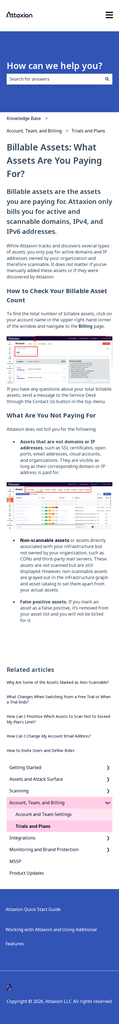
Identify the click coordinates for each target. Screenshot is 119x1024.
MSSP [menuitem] (15, 861)
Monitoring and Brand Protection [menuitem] (43, 849)
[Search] (107, 79)
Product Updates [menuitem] (26, 873)
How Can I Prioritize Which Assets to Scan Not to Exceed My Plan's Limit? (58, 719)
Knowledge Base (24, 118)
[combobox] (54, 79)
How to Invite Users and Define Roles (40, 750)
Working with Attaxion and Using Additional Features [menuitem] (51, 936)
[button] (108, 768)
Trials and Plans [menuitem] (32, 826)
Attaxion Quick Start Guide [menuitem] (33, 909)
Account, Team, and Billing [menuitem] (36, 803)
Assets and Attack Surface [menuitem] (36, 779)
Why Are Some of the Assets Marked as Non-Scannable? (58, 682)
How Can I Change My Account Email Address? (49, 736)
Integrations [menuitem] (22, 838)
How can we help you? (54, 65)
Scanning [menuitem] (19, 791)
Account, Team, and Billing (34, 131)
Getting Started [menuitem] (25, 767)
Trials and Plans (88, 131)
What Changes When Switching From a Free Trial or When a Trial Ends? (59, 699)
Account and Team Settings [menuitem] (43, 814)
